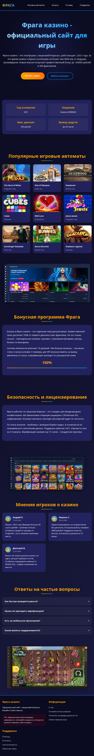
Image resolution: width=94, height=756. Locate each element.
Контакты (6, 740)
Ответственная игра (58, 719)
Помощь (6, 736)
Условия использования (60, 711)
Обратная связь (9, 748)
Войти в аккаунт (60, 76)
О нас (51, 707)
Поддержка (85, 5)
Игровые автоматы (36, 5)
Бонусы (55, 5)
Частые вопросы (9, 744)
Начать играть (33, 75)
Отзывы (69, 5)
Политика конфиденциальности (63, 715)
